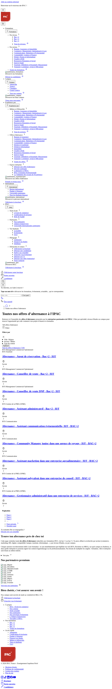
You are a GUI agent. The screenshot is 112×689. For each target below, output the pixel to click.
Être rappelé (8, 302)
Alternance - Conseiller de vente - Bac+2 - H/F (28, 373)
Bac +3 (16, 39)
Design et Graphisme (21, 145)
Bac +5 (16, 41)
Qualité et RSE (19, 59)
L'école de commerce (21, 213)
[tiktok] (5, 678)
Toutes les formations (17, 628)
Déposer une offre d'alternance (24, 167)
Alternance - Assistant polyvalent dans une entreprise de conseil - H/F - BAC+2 (46, 478)
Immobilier (18, 149)
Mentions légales (11, 667)
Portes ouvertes (9, 275)
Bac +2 (16, 37)
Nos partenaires (19, 222)
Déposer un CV (19, 257)
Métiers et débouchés (17, 640)
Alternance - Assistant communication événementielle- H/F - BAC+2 (40, 426)
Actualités (17, 231)
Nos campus (14, 609)
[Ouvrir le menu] (3, 24)
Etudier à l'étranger (16, 636)
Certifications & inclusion (23, 215)
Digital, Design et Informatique (24, 57)
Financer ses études (20, 242)
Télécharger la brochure (22, 249)
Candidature (8, 278)
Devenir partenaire (20, 169)
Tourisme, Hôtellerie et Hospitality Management (30, 65)
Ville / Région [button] (9, 339)
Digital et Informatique (22, 147)
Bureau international (17, 189)
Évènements (18, 233)
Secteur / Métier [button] (9, 341)
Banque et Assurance (21, 137)
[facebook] (11, 678)
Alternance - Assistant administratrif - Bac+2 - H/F (30, 408)
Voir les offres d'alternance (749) (13, 348)
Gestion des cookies (12, 671)
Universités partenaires (17, 193)
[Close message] (3, 10)
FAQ (16, 235)
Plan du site (9, 673)
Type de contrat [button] (9, 343)
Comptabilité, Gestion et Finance (25, 55)
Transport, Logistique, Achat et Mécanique (28, 67)
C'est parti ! (26, 295)
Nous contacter (19, 260)
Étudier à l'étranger (16, 191)
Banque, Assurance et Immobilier (25, 49)
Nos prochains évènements (19, 615)
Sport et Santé (19, 63)
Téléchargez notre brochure (13, 272)
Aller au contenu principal (10, 2)
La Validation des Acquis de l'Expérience (28, 175)
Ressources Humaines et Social (25, 61)
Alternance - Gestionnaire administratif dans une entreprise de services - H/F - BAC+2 (50, 495)
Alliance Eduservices (21, 224)
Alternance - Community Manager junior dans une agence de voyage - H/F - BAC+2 (49, 443)
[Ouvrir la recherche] (3, 281)
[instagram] (2, 678)
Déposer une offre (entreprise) (24, 259)
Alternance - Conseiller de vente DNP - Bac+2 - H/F (31, 391)
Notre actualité (15, 611)
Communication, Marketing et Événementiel (29, 53)
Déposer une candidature (22, 251)
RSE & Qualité (19, 217)
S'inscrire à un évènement (23, 255)
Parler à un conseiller (21, 253)
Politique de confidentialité (14, 669)
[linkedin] (8, 678)
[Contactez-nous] (2, 299)
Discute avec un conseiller (10, 532)
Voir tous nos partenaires (9, 586)
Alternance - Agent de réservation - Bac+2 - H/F (29, 356)
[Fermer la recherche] (3, 285)
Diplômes (17, 244)
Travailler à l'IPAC (16, 619)
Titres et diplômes (16, 642)
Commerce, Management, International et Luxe (30, 51)
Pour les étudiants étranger (19, 195)
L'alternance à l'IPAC (21, 171)
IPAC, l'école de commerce (19, 607)
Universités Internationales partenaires (27, 226)
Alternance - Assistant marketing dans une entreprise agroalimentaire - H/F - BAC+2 (50, 460)
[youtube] (14, 678)
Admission (17, 240)
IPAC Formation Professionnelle (25, 173)
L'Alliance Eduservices (18, 617)
